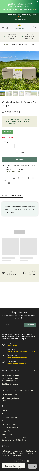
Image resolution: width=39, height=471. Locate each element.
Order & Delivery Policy (10, 424)
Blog (3, 414)
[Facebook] (11, 461)
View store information (13, 171)
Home (6, 45)
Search (4, 411)
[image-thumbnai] (2, 93)
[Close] (22, 466)
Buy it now (19, 159)
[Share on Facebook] (9, 178)
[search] (6, 27)
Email (7, 325)
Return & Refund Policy (10, 428)
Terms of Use (7, 434)
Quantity (5, 142)
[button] (19, 153)
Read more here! (19, 20)
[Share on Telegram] (28, 178)
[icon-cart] (34, 27)
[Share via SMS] (9, 182)
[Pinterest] (16, 461)
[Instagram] (22, 461)
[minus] (4, 146)
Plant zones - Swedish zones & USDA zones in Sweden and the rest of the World (18, 439)
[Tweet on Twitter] (13, 178)
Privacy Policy (7, 431)
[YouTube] (28, 461)
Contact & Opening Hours (11, 417)
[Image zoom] (19, 70)
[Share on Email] (33, 178)
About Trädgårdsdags (10, 421)
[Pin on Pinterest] (18, 178)
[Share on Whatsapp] (23, 178)
